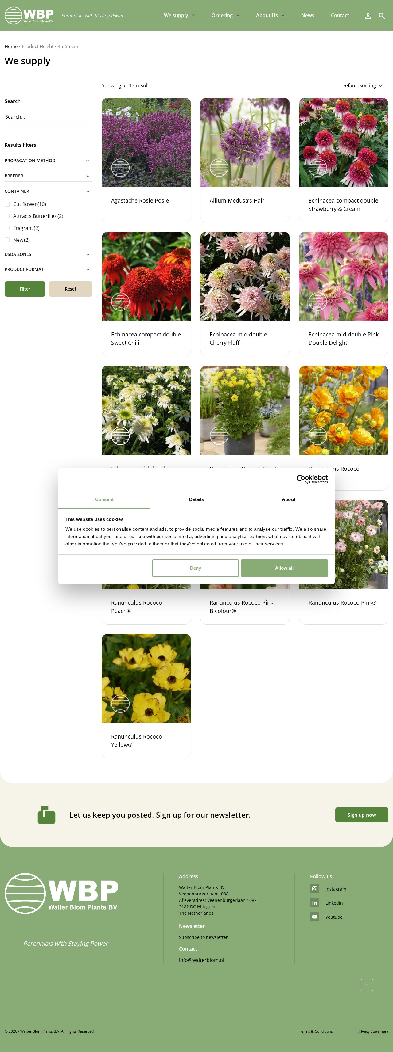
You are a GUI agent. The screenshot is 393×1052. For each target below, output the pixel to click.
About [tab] (288, 499)
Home (11, 46)
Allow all (284, 568)
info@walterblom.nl (201, 960)
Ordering (222, 15)
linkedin (334, 903)
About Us (267, 15)
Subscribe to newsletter (203, 937)
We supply (176, 15)
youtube (334, 917)
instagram (335, 889)
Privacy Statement (372, 1031)
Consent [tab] (104, 499)
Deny (195, 568)
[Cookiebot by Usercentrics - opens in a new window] (301, 479)
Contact (340, 15)
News (307, 15)
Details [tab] (196, 499)
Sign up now (362, 814)
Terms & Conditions (316, 1031)
